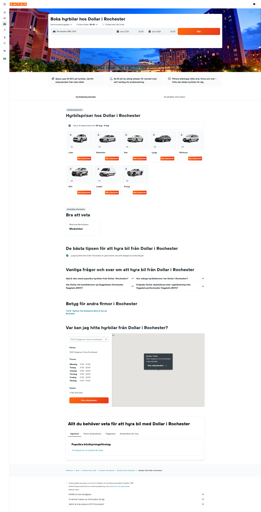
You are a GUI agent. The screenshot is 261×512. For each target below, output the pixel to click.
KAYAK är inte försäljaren (80, 494)
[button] (5, 4)
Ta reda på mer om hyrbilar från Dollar (87, 450)
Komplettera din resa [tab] (129, 433)
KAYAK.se (69, 470)
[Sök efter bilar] (4, 24)
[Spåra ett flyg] (4, 43)
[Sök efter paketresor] (4, 29)
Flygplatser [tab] (111, 433)
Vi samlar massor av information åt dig (86, 499)
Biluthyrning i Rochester (126, 470)
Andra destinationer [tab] (92, 433)
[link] (89, 400)
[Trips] (4, 51)
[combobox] (61, 24)
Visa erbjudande (84, 158)
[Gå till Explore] (4, 37)
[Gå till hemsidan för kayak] (18, 4)
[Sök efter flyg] (4, 12)
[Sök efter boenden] (4, 18)
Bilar (77, 470)
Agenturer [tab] (74, 433)
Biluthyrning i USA (89, 470)
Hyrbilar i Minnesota (106, 470)
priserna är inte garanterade (119, 486)
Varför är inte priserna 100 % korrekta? (86, 504)
